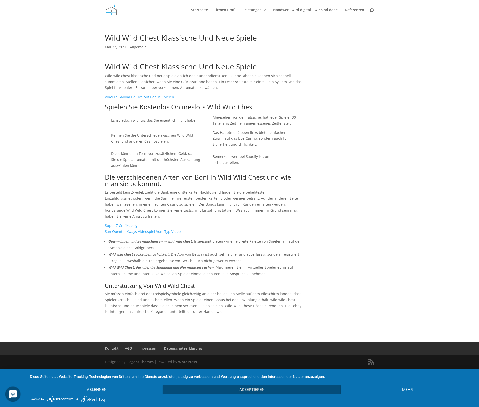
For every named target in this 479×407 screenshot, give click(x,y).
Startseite (199, 10)
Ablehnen (97, 389)
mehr (407, 389)
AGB (128, 348)
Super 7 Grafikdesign (122, 225)
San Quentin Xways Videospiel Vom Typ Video (143, 231)
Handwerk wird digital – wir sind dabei (306, 10)
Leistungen (252, 10)
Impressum (147, 348)
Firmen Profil (225, 10)
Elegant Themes (140, 361)
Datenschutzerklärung (183, 348)
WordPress (187, 361)
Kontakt (112, 348)
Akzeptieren (252, 389)
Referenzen (354, 10)
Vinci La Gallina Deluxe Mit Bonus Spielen (139, 97)
